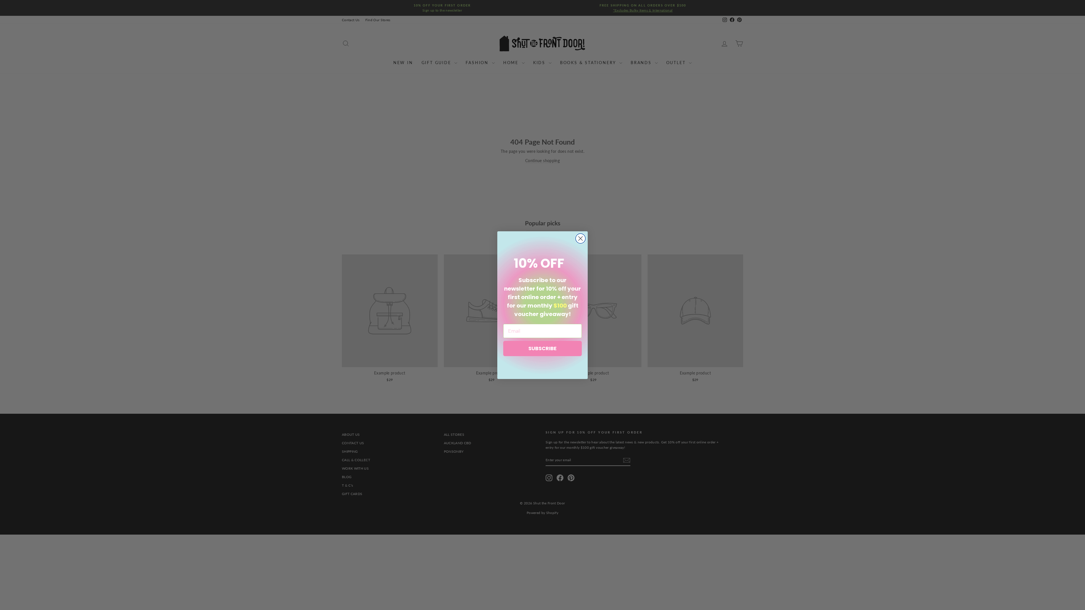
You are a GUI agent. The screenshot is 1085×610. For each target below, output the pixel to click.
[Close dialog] (580, 238)
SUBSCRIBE (542, 348)
